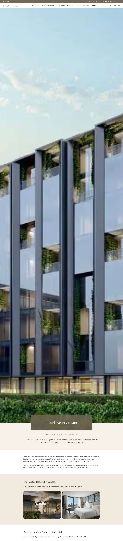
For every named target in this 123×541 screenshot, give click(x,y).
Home (47, 434)
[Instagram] (3, 1)
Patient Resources (65, 5)
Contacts (85, 5)
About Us (35, 5)
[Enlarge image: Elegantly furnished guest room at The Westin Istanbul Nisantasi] (81, 505)
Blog (77, 5)
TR (110, 5)
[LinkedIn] (8, 1)
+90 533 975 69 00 (96, 1)
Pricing (94, 5)
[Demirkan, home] (10, 5)
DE (119, 5)
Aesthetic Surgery (48, 5)
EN (115, 5)
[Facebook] (5, 1)
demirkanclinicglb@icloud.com (113, 1)
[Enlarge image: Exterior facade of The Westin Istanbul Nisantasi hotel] (42, 505)
